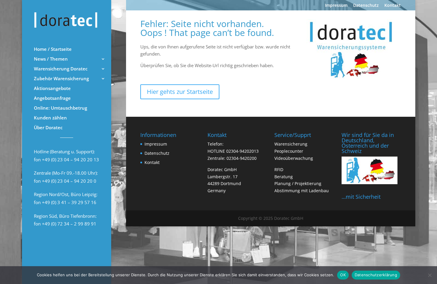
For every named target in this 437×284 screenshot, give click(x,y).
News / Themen (51, 59)
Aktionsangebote (52, 88)
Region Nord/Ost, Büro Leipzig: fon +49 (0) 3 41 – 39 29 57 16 (66, 198)
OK (343, 274)
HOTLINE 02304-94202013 (233, 151)
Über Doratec (48, 127)
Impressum (336, 5)
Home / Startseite (53, 49)
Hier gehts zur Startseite (180, 92)
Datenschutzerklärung (376, 274)
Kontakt (392, 5)
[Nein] (430, 275)
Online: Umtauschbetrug (60, 108)
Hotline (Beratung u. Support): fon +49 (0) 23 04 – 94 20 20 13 (66, 155)
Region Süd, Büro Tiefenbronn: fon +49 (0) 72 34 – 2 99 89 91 (65, 220)
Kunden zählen (50, 118)
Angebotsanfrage (52, 98)
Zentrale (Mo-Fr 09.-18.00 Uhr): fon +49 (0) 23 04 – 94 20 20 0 (66, 177)
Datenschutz (366, 5)
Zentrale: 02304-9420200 (232, 158)
